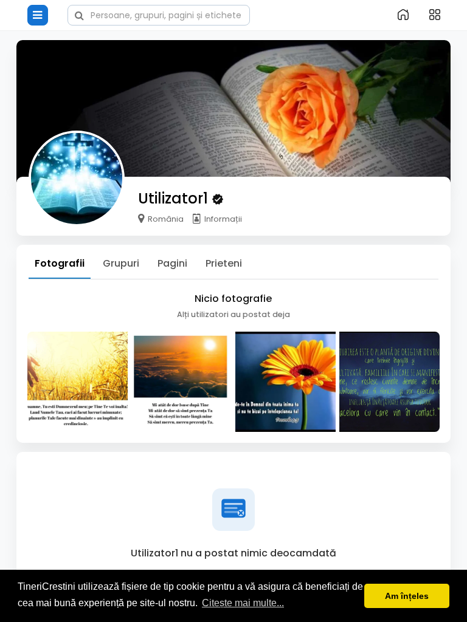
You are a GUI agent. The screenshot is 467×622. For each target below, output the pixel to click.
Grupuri (121, 263)
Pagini (172, 263)
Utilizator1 (175, 198)
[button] (158, 14)
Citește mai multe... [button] (243, 603)
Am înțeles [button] (407, 596)
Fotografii (60, 263)
